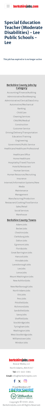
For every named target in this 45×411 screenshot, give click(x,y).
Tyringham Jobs (21, 326)
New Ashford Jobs (21, 280)
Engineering (22, 140)
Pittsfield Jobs (21, 302)
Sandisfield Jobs (21, 310)
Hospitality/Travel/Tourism (21, 162)
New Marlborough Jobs (21, 286)
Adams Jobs (21, 224)
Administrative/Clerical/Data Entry (21, 100)
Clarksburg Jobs (21, 236)
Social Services (22, 210)
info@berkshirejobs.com (24, 376)
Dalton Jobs (21, 240)
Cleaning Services (21, 116)
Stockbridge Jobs (22, 322)
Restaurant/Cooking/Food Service (21, 202)
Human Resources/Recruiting (21, 174)
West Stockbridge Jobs (21, 334)
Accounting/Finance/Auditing (21, 92)
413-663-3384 (23, 372)
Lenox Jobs (21, 272)
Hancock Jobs (21, 256)
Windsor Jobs (21, 342)
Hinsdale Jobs (21, 260)
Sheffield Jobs (21, 318)
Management (21, 194)
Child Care (21, 112)
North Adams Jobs (21, 290)
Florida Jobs (21, 248)
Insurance (21, 178)
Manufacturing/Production (21, 198)
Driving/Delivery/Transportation (22, 132)
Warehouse (21, 214)
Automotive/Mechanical (21, 104)
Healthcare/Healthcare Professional (21, 148)
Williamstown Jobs (22, 338)
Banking (22, 108)
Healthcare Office (21, 154)
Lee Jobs (22, 268)
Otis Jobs (21, 294)
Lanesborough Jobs (21, 264)
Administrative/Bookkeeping (21, 96)
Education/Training (21, 136)
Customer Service (21, 128)
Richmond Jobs (21, 306)
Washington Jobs (21, 330)
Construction (21, 124)
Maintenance (21, 190)
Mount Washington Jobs (21, 276)
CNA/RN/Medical (22, 120)
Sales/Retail (21, 206)
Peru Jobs (21, 298)
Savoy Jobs (21, 314)
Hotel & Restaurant (21, 166)
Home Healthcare (21, 158)
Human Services (21, 170)
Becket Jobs (21, 228)
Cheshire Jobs (21, 232)
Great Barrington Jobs (21, 252)
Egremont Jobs (21, 244)
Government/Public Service (21, 144)
